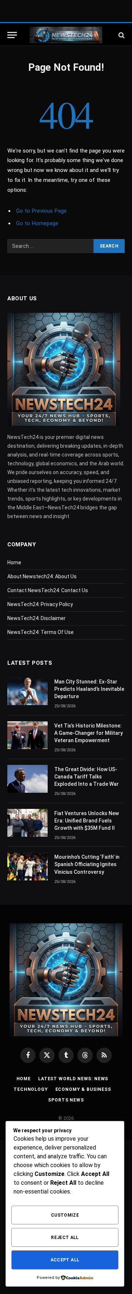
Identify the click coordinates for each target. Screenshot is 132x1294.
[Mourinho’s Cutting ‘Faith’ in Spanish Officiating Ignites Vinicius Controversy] (27, 866)
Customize (65, 1215)
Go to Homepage (37, 223)
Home (14, 562)
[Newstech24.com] (66, 35)
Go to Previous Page (41, 211)
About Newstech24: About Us (42, 576)
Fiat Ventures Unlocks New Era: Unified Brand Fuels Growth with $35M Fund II (86, 820)
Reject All (65, 1237)
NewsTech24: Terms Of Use (40, 632)
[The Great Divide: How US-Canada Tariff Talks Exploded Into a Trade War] (27, 779)
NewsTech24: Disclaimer (36, 618)
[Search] (121, 35)
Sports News (66, 1100)
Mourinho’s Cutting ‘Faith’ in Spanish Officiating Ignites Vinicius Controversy (87, 864)
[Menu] (12, 35)
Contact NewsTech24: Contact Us (47, 590)
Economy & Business (83, 1089)
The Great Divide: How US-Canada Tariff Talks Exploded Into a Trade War (86, 776)
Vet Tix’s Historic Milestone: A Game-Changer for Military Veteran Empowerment (88, 733)
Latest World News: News (73, 1078)
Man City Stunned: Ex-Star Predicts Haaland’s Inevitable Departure (89, 689)
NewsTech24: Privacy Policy (40, 604)
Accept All (65, 1259)
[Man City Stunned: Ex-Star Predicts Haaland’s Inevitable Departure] (27, 691)
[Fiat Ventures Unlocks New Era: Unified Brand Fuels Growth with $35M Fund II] (27, 823)
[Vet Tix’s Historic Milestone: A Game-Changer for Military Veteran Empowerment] (27, 735)
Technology (31, 1089)
